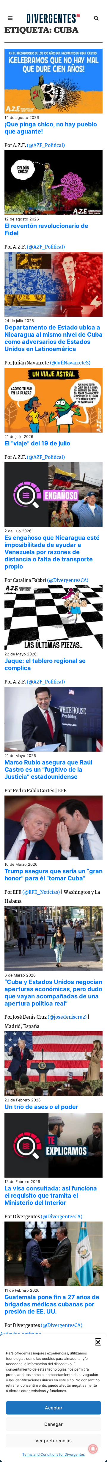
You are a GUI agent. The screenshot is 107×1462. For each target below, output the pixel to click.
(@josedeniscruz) (67, 1017)
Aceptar (53, 1408)
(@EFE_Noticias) (41, 892)
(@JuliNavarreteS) (70, 363)
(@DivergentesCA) (67, 580)
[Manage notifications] (93, 1449)
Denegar (53, 1424)
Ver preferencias (53, 1440)
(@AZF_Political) (45, 145)
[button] (98, 1342)
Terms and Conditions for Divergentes (53, 1454)
